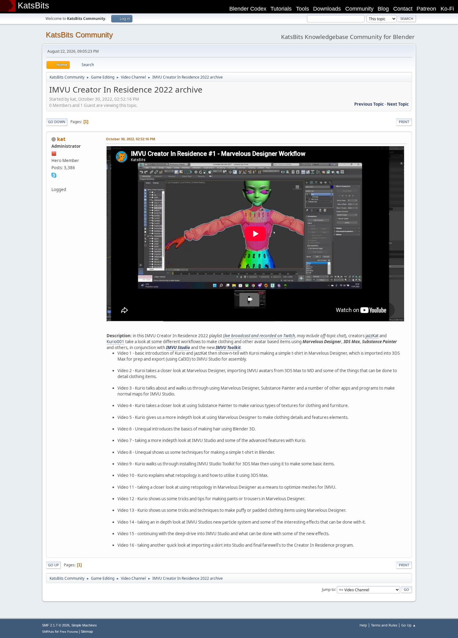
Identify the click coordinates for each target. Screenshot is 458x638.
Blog (383, 9)
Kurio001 (115, 341)
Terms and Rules (384, 625)
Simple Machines (84, 625)
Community (359, 9)
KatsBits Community (79, 35)
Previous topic (369, 104)
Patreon (426, 9)
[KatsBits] (53, 182)
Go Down (56, 121)
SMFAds (48, 631)
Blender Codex (247, 9)
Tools (302, 9)
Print (404, 121)
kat (61, 139)
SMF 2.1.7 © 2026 (55, 625)
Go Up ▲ (408, 625)
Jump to (328, 589)
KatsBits (33, 5)
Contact (403, 9)
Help (363, 625)
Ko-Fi (447, 9)
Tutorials (281, 9)
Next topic (398, 104)
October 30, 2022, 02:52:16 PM (130, 139)
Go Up (53, 565)
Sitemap (87, 631)
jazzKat (372, 335)
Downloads (327, 9)
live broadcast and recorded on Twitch (259, 335)
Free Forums (69, 631)
